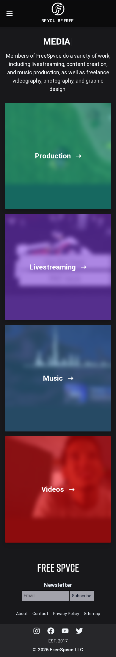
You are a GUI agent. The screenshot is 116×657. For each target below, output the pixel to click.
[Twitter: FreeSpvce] (79, 630)
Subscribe (81, 595)
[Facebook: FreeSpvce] (50, 630)
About (22, 613)
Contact (40, 613)
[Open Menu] (9, 13)
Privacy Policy (66, 613)
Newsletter (58, 585)
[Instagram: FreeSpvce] (36, 630)
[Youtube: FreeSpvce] (65, 630)
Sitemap (92, 613)
